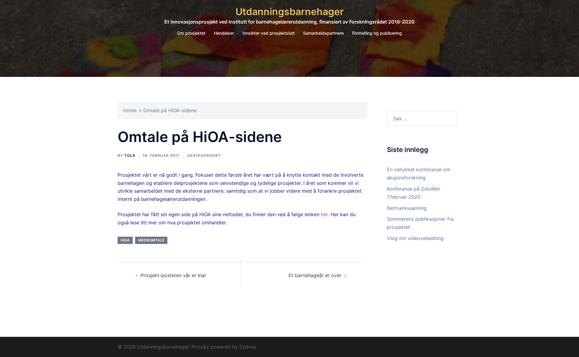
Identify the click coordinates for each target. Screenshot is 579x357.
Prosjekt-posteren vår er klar (173, 275)
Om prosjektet (191, 33)
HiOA (125, 240)
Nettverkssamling (407, 208)
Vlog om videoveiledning (415, 238)
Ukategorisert (204, 155)
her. (324, 214)
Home (130, 110)
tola (129, 155)
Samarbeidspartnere (323, 33)
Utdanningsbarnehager (290, 11)
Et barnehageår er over (315, 275)
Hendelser (224, 33)
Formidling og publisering (377, 33)
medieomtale (151, 240)
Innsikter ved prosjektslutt (268, 33)
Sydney (247, 347)
